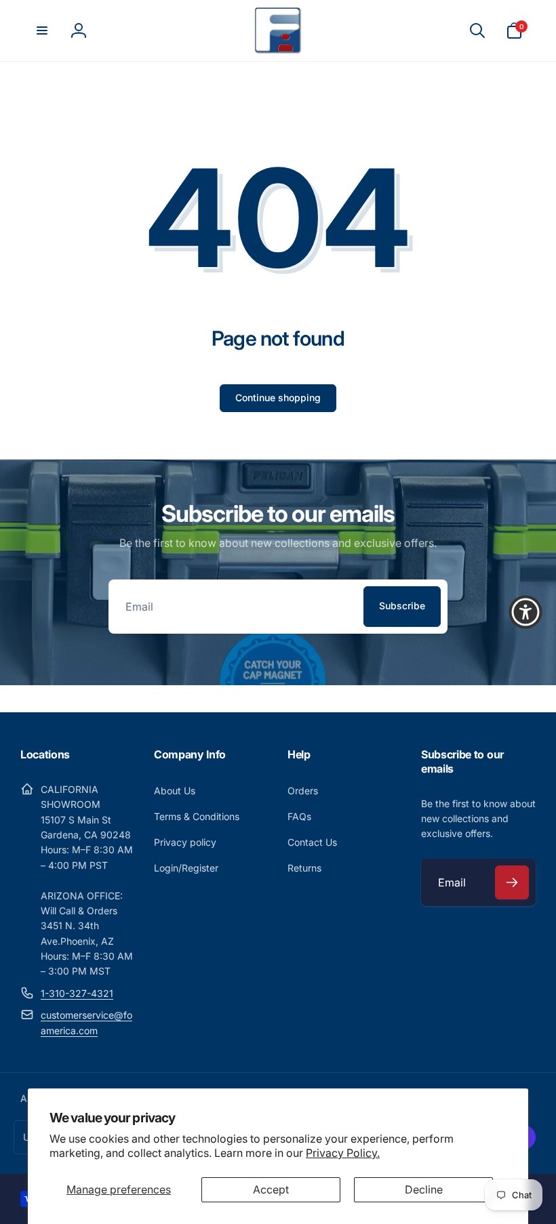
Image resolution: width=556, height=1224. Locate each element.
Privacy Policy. (343, 1153)
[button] (42, 30)
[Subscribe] (512, 882)
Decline (424, 1189)
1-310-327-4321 (77, 993)
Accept (271, 1189)
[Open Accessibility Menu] (525, 612)
